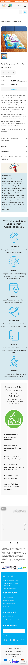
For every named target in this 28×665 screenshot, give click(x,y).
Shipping (13, 81)
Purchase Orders (8, 616)
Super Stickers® (8, 597)
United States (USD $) (14, 648)
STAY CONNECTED (10, 625)
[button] (4, 56)
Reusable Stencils (8, 600)
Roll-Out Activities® (9, 603)
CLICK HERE (17, 123)
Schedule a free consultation (12, 620)
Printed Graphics (8, 607)
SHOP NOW (7, 1)
